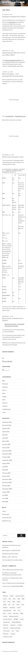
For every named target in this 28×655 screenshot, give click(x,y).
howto (19, 607)
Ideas (3, 393)
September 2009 (7, 460)
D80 (14, 601)
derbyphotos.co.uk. (20, 116)
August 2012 (5, 431)
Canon (5, 599)
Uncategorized (6, 409)
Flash (17, 604)
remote (5, 616)
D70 (4, 601)
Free (22, 604)
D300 (4, 604)
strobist (20, 625)
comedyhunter (9, 116)
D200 (18, 601)
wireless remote (7, 636)
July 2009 (5, 466)
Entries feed (5, 514)
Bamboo (5, 596)
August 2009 (6, 463)
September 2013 (7, 422)
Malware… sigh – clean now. (9, 557)
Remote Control (13, 616)
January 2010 (6, 447)
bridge (11, 596)
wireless (12, 634)
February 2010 (6, 444)
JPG (15, 610)
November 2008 (6, 482)
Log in (4, 511)
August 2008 (6, 492)
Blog (3, 380)
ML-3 (4, 613)
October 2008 (6, 485)
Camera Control (19, 596)
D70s (9, 601)
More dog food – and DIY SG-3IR (11, 550)
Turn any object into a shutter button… (12, 560)
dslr (13, 604)
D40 (14, 599)
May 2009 (5, 470)
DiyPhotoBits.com (13, 2)
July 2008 (5, 495)
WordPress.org (6, 521)
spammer (13, 625)
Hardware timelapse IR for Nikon (14, 17)
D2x (10, 599)
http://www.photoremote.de (12, 60)
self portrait (6, 622)
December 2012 (6, 425)
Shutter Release (16, 622)
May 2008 (5, 501)
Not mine (4, 403)
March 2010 (5, 441)
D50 (18, 599)
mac (19, 610)
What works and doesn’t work (12, 157)
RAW (21, 613)
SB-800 (16, 619)
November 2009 (6, 454)
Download (5, 384)
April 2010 (5, 438)
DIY (9, 604)
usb (13, 631)
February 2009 (6, 473)
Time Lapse (6, 631)
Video (4, 412)
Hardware (5, 387)
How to (4, 390)
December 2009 (6, 451)
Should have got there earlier (10, 553)
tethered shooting (15, 628)
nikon (9, 613)
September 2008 (7, 489)
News (3, 399)
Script (21, 619)
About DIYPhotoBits (17, 586)
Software (4, 406)
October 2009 (6, 457)
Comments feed (6, 517)
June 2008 (5, 498)
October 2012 (6, 428)
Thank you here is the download (15, 583)
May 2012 (5, 435)
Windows (5, 634)
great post (12, 22)
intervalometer (7, 610)
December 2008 (6, 479)
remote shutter (7, 619)
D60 (23, 599)
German (5, 607)
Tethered (5, 628)
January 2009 (6, 476)
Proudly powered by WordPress (10, 651)
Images (4, 396)
